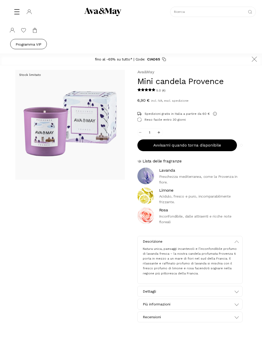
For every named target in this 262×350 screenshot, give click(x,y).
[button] (146, 90)
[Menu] (17, 11)
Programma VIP (28, 44)
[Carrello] (34, 30)
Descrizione (152, 241)
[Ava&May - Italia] (103, 11)
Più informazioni (156, 304)
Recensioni (152, 317)
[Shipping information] (215, 114)
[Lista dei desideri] (23, 30)
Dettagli (149, 291)
